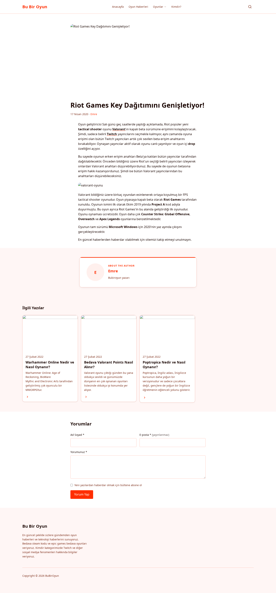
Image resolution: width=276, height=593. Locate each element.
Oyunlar (158, 6)
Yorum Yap (81, 494)
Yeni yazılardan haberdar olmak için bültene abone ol (108, 485)
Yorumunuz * (78, 452)
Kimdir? (176, 6)
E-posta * (154, 435)
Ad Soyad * (77, 435)
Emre (113, 270)
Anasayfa (118, 6)
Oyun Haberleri (138, 6)
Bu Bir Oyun (34, 6)
